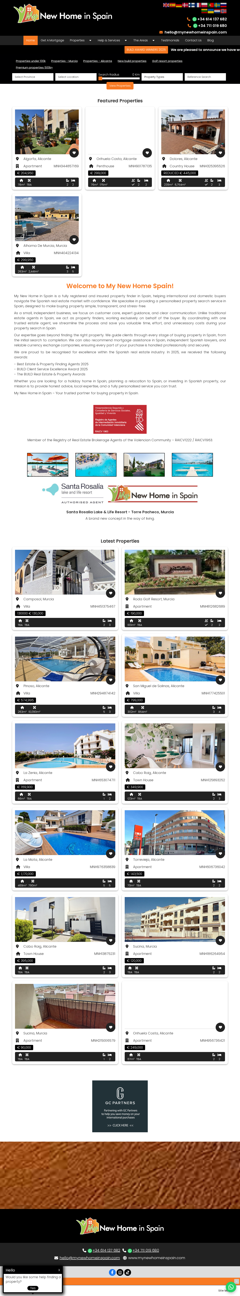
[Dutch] (217, 10)
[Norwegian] (223, 10)
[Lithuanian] (204, 10)
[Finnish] (192, 4)
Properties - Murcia (64, 61)
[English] (166, 4)
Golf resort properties (167, 61)
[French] (198, 4)
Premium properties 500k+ (34, 67)
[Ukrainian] (211, 10)
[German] (179, 4)
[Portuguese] (211, 4)
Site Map (224, 1290)
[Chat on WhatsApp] (231, 1287)
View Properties (120, 86)
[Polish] (204, 4)
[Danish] (185, 4)
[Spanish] (173, 4)
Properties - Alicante (97, 61)
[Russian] (223, 4)
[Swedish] (217, 4)
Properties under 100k (31, 61)
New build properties (132, 61)
